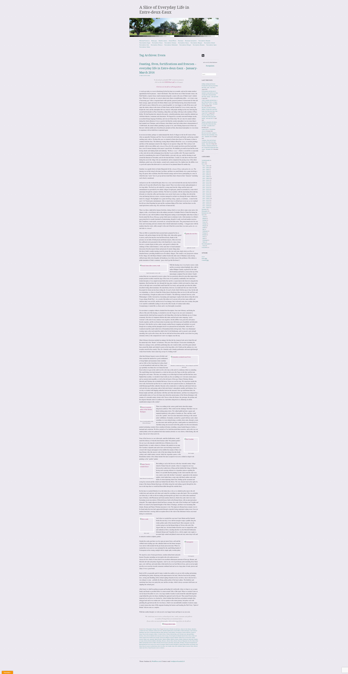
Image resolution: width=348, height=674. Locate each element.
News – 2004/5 (206, 169)
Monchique (159, 641)
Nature (203, 162)
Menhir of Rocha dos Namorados (186, 639)
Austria (204, 216)
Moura (172, 641)
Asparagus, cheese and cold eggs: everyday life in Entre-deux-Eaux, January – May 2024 (209, 141)
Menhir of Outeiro (175, 639)
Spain (204, 238)
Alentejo (189, 629)
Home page (154, 41)
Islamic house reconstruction (185, 637)
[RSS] (203, 55)
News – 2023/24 (206, 204)
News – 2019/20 (206, 196)
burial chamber (171, 632)
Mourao (176, 641)
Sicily (204, 236)
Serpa (173, 646)
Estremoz (141, 635)
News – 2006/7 (206, 173)
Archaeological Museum (155, 632)
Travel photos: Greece (183, 43)
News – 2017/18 (206, 193)
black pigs (166, 632)
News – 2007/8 (206, 174)
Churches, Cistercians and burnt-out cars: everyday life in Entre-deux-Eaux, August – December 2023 (210, 147)
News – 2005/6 (206, 171)
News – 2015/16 (206, 189)
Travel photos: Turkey (144, 47)
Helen (149, 75)
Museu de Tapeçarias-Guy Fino (185, 641)
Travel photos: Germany (170, 43)
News (144, 629)
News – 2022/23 (206, 202)
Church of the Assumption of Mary (149, 634)
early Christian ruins (181, 634)
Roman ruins (195, 644)
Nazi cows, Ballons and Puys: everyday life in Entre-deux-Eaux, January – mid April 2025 (209, 116)
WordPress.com (156, 661)
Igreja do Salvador (174, 637)
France (204, 222)
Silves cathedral (178, 646)
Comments (205, 260)
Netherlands (205, 231)
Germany (205, 224)
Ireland (204, 227)
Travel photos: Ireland (209, 43)
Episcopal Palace (190, 634)
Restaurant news (205, 213)
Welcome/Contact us (144, 41)
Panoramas (180, 41)
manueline (152, 639)
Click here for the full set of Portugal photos (168, 87)
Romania (204, 234)
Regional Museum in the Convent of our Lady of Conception (152, 644)
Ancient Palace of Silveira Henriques (182, 630)
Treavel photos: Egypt (144, 43)
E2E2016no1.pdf (169, 82)
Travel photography (206, 243)
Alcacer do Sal (184, 629)
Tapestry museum (186, 646)
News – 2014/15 (206, 187)
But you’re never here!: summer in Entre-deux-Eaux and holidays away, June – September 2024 (209, 134)
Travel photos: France (157, 43)
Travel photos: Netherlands (171, 45)
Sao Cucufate (168, 646)
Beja (162, 632)
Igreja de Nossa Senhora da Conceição (151, 637)
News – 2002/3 (206, 165)
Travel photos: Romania (199, 45)
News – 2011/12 (206, 182)
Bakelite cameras (163, 41)
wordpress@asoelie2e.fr (178, 661)
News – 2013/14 (206, 185)
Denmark (205, 220)
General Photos (172, 41)
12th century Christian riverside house (172, 629)
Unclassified (204, 247)
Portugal (154, 629)
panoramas (170, 642)
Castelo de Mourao (186, 632)
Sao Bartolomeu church (155, 646)
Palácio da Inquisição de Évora (146, 642)
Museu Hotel (195, 641)
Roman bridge (183, 644)
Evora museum (158, 635)
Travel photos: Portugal (185, 45)
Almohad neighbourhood (168, 630)
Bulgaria (204, 218)
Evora (145, 635)
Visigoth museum (152, 647)
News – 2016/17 (206, 191)
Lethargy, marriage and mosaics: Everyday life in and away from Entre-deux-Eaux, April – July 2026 (210, 85)
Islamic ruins (146, 639)
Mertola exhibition (152, 641)
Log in (203, 256)
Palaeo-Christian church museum (160, 642)
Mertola (146, 641)
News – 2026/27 (206, 207)
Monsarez (164, 641)
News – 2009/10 (206, 178)
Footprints (210, 66)
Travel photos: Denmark (204, 41)
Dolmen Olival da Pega (171, 634)
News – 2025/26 (206, 205)
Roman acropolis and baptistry (172, 644)
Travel (158, 629)
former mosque (165, 635)
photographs (176, 642)
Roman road (189, 644)
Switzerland (205, 240)
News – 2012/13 (206, 184)
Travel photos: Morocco (157, 45)
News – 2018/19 (206, 194)
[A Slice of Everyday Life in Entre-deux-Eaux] (174, 27)
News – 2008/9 (206, 176)
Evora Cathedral (150, 635)
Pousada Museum (193, 642)
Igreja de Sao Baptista (165, 637)
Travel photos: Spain (211, 45)
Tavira (191, 646)
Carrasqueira (179, 632)
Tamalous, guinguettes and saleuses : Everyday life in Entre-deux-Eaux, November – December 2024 (209, 123)
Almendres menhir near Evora (155, 630)
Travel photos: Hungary (196, 43)
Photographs (149, 629)
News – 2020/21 (206, 198)
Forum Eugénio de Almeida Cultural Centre (178, 635)
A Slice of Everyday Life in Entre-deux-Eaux (164, 10)
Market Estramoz (158, 639)
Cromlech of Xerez (162, 634)
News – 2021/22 (206, 200)
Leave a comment (160, 647)
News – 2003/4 (206, 167)
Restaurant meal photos (191, 41)
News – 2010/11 (206, 180)
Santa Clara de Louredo (144, 646)
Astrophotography (206, 160)
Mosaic (168, 641)
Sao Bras (163, 646)
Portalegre (182, 642)
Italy (203, 229)
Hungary (204, 225)
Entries (204, 258)
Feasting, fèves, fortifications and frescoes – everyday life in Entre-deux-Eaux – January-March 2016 (168, 68)
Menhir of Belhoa (166, 639)
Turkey (204, 242)
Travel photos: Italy (144, 45)
